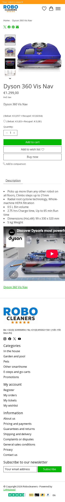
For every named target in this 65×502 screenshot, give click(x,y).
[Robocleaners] (10, 8)
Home (6, 20)
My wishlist (10, 405)
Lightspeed (9, 489)
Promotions (11, 377)
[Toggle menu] (58, 8)
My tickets (10, 400)
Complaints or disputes (18, 439)
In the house (11, 351)
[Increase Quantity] (14, 133)
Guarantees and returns (19, 429)
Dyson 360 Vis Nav (15, 287)
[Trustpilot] (17, 495)
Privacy (8, 450)
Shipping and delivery (17, 434)
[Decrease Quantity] (7, 133)
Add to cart (32, 142)
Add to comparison (16, 163)
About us (9, 418)
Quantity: (8, 126)
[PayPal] (31, 495)
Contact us (10, 455)
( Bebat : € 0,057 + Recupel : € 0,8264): (23, 115)
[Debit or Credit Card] (37, 495)
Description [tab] (13, 180)
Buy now (32, 157)
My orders (10, 395)
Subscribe (49, 469)
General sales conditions (19, 444)
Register (8, 390)
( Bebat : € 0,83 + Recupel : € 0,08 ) (24, 121)
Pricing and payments (17, 424)
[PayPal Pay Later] (42, 495)
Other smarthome (15, 367)
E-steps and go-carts (16, 372)
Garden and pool (14, 356)
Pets (6, 361)
